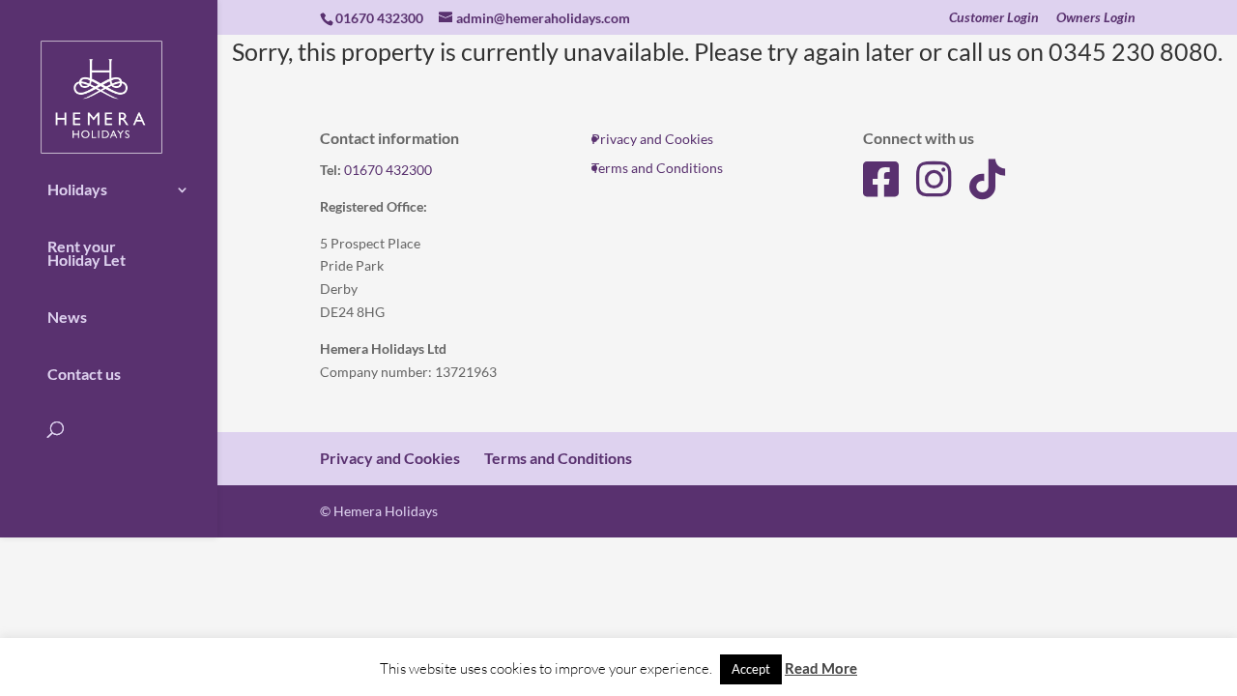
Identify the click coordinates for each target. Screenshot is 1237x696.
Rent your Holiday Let (86, 253)
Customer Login (994, 18)
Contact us (84, 374)
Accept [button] (751, 669)
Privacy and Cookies (652, 138)
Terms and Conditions (657, 168)
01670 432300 (388, 169)
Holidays (77, 189)
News (67, 317)
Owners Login (1096, 18)
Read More (821, 668)
